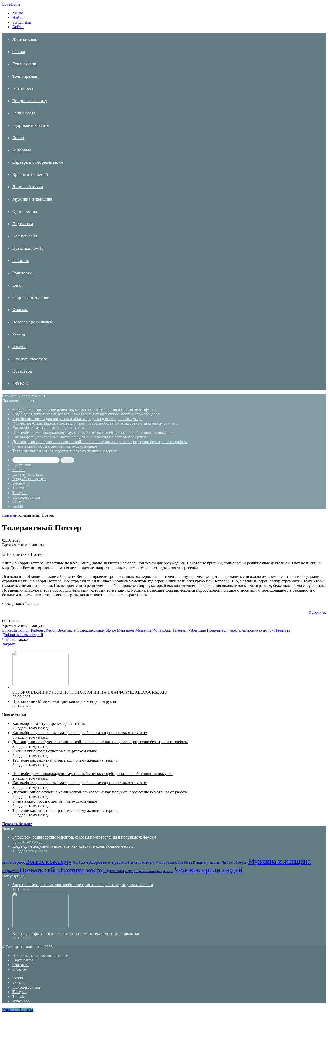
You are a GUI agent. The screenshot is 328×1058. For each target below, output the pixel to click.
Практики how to (28, 248)
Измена (19, 346)
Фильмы (20, 309)
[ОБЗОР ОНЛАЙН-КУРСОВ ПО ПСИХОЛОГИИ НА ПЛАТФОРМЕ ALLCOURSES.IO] (40, 687)
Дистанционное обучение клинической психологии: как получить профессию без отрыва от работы (100, 441)
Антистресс (23, 88)
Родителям (22, 272)
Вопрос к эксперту (29, 100)
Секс (16, 285)
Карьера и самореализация (37, 162)
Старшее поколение (30, 297)
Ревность (20, 260)
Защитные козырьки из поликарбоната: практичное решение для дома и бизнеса (82, 885)
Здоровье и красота (30, 125)
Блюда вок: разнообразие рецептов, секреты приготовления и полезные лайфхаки (84, 409)
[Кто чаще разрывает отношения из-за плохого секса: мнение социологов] (40, 929)
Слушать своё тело (29, 359)
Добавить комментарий (22, 635)
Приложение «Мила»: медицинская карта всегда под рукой (64, 701)
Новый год (22, 371)
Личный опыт (25, 39)
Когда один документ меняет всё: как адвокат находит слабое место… (73, 846)
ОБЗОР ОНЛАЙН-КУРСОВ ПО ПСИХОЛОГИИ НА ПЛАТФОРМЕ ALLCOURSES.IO (89, 692)
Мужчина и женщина (32, 199)
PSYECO (20, 383)
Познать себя (24, 236)
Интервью (21, 150)
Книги (18, 137)
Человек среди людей (32, 322)
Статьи (18, 51)
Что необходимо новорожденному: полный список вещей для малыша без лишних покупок (92, 432)
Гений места (23, 113)
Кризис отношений (30, 174)
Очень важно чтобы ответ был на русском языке (54, 446)
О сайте (19, 969)
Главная (9, 515)
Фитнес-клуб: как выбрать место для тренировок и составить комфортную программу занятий (95, 423)
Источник (317, 612)
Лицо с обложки (27, 186)
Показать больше (17, 824)
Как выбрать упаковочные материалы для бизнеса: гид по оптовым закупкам (79, 437)
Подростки (22, 223)
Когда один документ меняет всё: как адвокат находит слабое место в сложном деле (85, 414)
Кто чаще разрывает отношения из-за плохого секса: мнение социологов (75, 933)
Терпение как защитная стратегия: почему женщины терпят (64, 451)
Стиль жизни (24, 63)
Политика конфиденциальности (40, 955)
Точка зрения (24, 76)
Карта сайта (22, 960)
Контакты (20, 964)
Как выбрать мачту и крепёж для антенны (49, 428)
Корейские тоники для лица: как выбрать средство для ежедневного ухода (77, 418)
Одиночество (24, 211)
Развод (18, 334)
